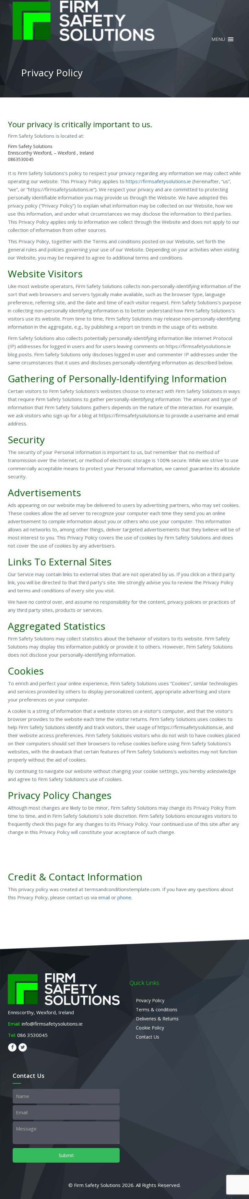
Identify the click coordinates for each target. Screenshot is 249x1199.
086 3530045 (32, 1035)
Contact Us (147, 1037)
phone (124, 897)
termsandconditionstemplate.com (122, 889)
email (104, 897)
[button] (218, 43)
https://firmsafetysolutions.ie (158, 181)
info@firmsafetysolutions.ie (52, 1023)
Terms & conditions (156, 1009)
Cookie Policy (150, 1028)
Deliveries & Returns (157, 1019)
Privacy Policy (150, 1000)
